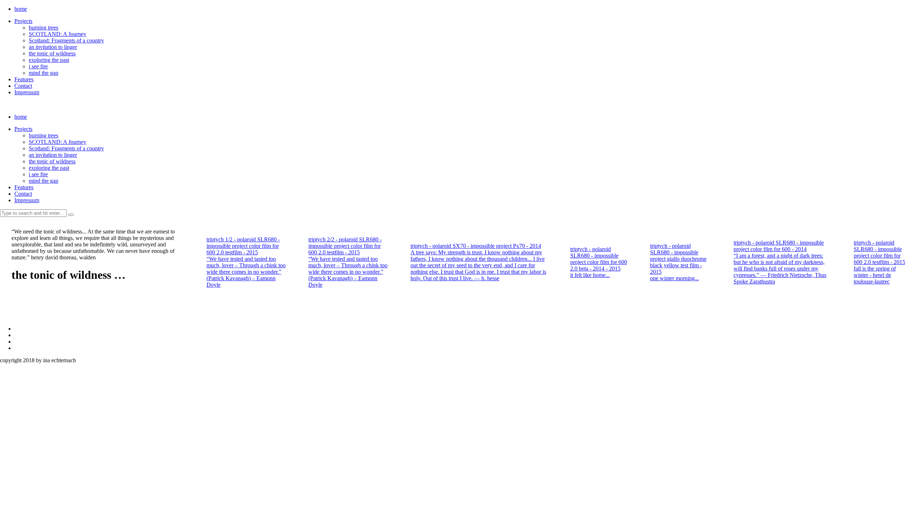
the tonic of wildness (52, 53)
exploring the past (49, 60)
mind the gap (43, 73)
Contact (23, 86)
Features (23, 79)
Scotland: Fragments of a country (66, 40)
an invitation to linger (53, 47)
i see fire (38, 66)
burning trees (43, 27)
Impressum (26, 92)
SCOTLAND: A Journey (57, 34)
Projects (23, 21)
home (20, 9)
